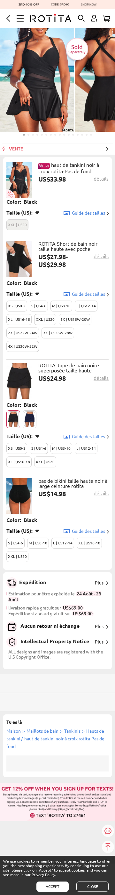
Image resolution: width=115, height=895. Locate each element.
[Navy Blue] (29, 419)
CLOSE (92, 886)
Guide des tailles (88, 213)
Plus (99, 582)
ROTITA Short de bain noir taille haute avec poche (67, 246)
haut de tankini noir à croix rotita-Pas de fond (68, 168)
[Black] (13, 419)
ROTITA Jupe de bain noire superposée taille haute (68, 368)
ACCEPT (52, 886)
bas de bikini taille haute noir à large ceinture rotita (72, 483)
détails (101, 179)
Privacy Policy (43, 875)
